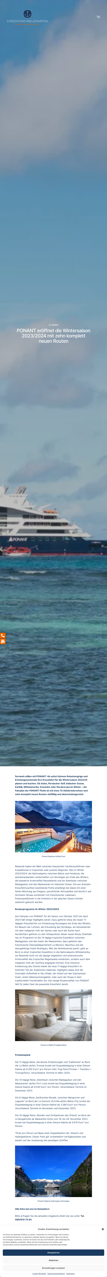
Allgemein (53, 325)
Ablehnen (53, 1260)
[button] (102, 1229)
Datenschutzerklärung (56, 1274)
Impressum (70, 1274)
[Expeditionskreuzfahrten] (27, 16)
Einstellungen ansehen (53, 1268)
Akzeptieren (53, 1252)
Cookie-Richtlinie (39, 1274)
